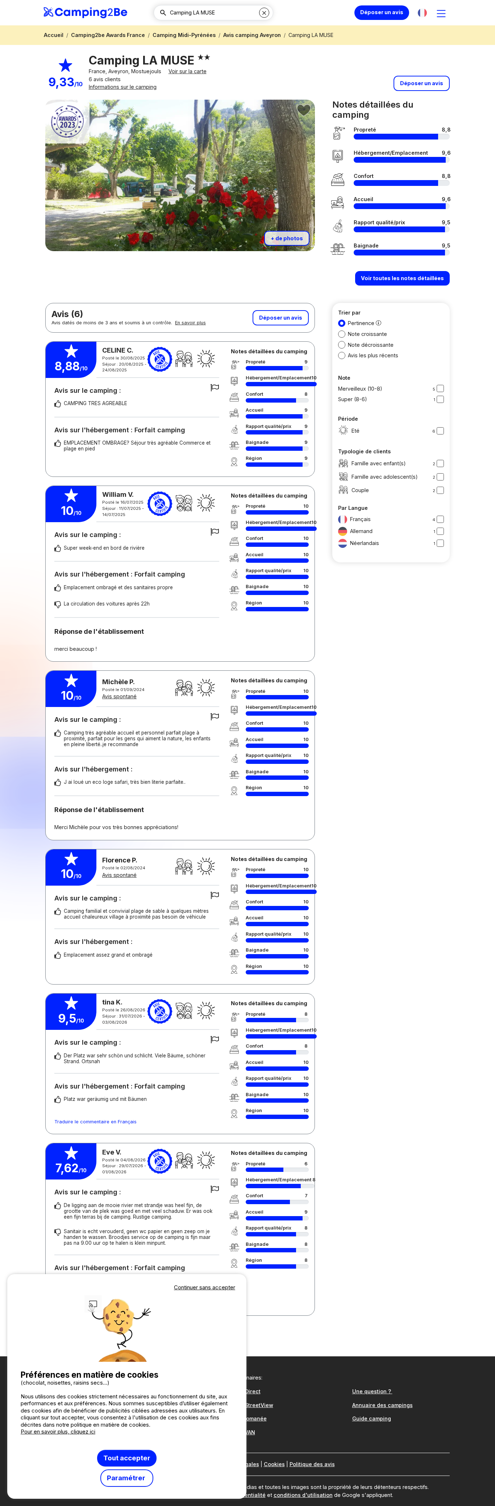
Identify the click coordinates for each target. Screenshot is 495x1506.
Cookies (274, 1464)
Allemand (361, 531)
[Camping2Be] (85, 13)
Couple (360, 490)
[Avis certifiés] (159, 359)
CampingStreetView (247, 1405)
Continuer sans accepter (204, 1287)
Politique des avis (312, 1464)
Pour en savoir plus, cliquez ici (58, 1431)
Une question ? (372, 1391)
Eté (355, 431)
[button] (422, 12)
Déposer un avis (381, 12)
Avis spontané (119, 696)
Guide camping (371, 1418)
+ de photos (287, 238)
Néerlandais (364, 543)
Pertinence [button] (361, 323)
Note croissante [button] (367, 334)
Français (360, 519)
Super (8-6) (352, 399)
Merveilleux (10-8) (360, 389)
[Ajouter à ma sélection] (304, 110)
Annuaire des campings (382, 1405)
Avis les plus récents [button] (373, 355)
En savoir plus (190, 322)
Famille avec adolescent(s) (385, 477)
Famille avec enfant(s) (379, 463)
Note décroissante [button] (371, 345)
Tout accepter (126, 1458)
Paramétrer (127, 1478)
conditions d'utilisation (303, 1495)
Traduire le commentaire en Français (95, 1121)
